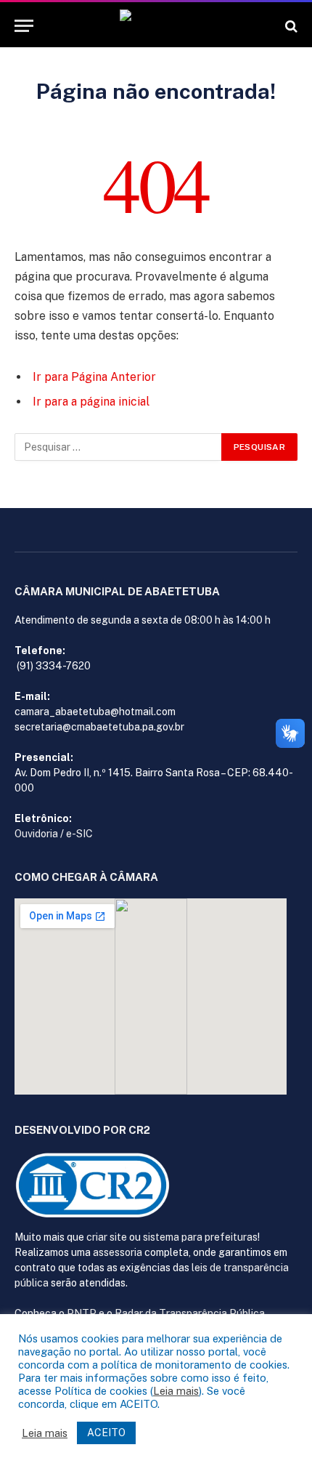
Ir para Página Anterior (94, 377)
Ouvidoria (36, 833)
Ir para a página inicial (91, 401)
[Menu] (24, 25)
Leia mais (176, 1391)
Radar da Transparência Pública (190, 1313)
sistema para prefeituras (200, 1237)
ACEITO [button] (106, 1432)
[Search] (289, 25)
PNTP (82, 1313)
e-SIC (79, 833)
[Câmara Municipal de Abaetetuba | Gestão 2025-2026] (156, 25)
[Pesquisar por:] (119, 447)
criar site (106, 1237)
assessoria (117, 1252)
